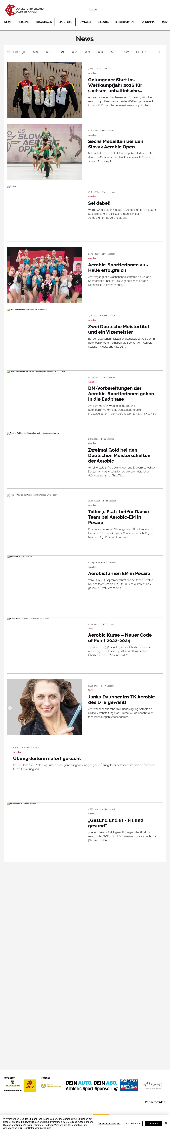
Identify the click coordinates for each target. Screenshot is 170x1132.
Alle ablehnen (133, 1123)
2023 (87, 52)
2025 (113, 52)
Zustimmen (153, 1123)
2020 (48, 52)
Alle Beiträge (16, 52)
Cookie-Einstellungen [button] (109, 1123)
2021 (61, 52)
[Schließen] (166, 1123)
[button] (158, 52)
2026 (126, 52)
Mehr (139, 52)
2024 (100, 52)
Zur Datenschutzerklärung (37, 1128)
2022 (74, 52)
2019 (35, 52)
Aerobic (92, 73)
